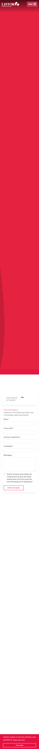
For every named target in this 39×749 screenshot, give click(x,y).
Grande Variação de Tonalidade (11, 399)
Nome (6, 419)
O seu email (9, 428)
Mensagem (8, 455)
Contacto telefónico (12, 437)
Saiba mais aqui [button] (19, 740)
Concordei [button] (19, 745)
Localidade (8, 446)
